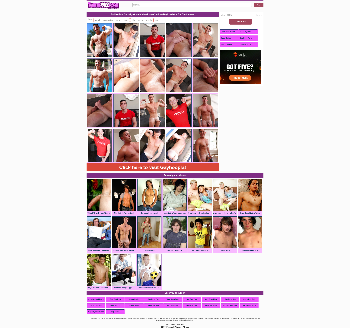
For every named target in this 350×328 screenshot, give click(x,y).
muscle (125, 20)
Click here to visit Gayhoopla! (152, 167)
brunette (149, 20)
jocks (118, 20)
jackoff (97, 20)
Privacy (177, 327)
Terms (170, 327)
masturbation (108, 20)
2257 (163, 327)
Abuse (186, 327)
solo (133, 20)
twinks (140, 20)
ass (156, 20)
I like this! (240, 21)
